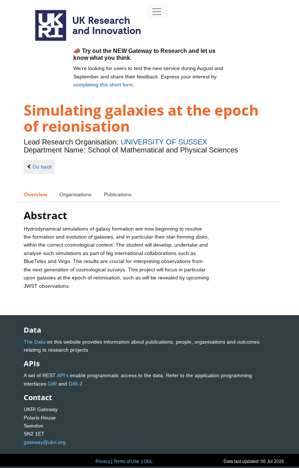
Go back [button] (42, 167)
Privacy (103, 461)
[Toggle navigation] (157, 11)
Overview (35, 194)
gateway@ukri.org (45, 442)
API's (63, 375)
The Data (34, 342)
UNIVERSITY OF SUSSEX (164, 142)
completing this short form (103, 85)
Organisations (75, 194)
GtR (52, 384)
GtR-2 (75, 384)
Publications (118, 194)
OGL (148, 461)
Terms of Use (126, 461)
